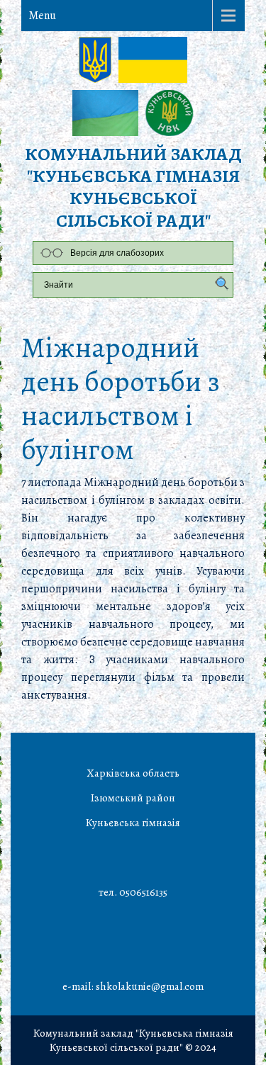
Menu (42, 15)
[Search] (218, 284)
